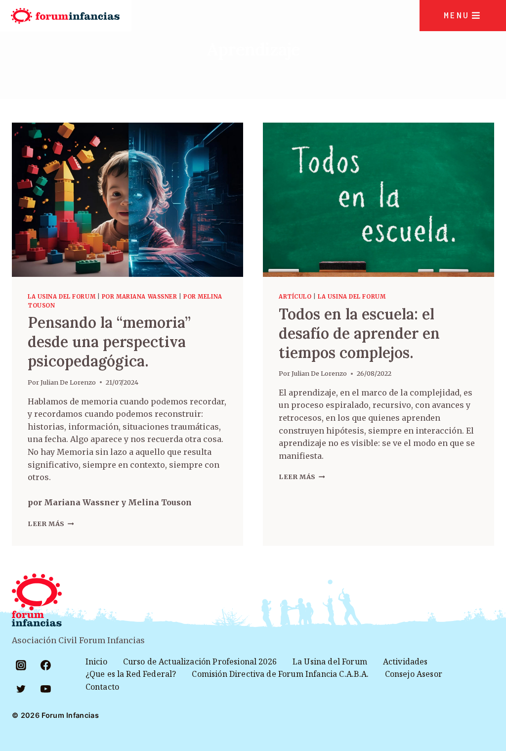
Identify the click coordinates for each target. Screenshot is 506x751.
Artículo (295, 296)
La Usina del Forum (61, 296)
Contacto (102, 686)
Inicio (96, 661)
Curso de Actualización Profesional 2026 (200, 661)
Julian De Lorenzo (68, 382)
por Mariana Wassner (139, 296)
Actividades (405, 661)
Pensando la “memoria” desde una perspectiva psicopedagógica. (109, 341)
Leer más (51, 524)
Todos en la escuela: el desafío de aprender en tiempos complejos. (359, 333)
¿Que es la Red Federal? (130, 673)
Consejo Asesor (413, 673)
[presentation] (127, 200)
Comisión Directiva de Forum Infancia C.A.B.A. (280, 673)
